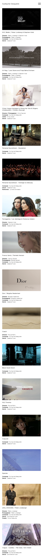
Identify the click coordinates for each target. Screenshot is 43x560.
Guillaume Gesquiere (10, 4)
